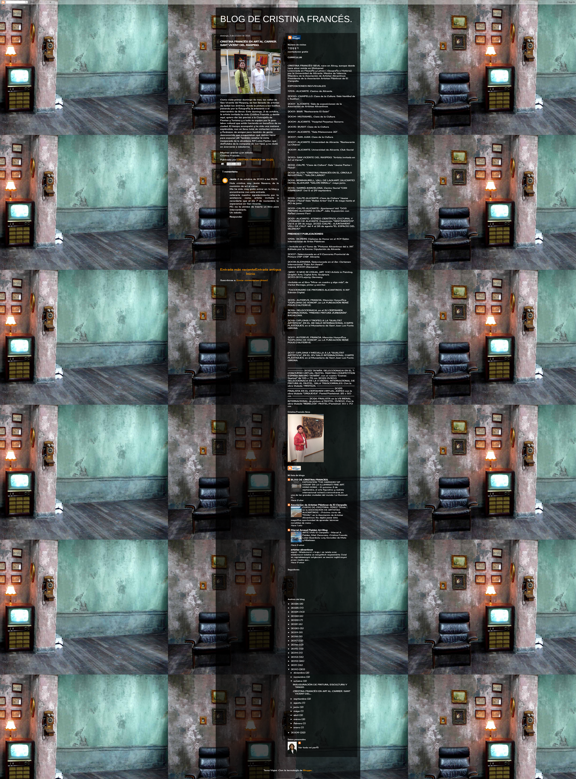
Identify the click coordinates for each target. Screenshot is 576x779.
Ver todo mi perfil (308, 747)
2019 (295, 632)
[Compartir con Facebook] (236, 163)
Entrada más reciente (237, 269)
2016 (295, 644)
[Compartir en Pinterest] (239, 163)
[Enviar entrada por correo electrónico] (222, 163)
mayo (297, 711)
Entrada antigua (268, 269)
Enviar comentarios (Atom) (252, 280)
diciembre (300, 672)
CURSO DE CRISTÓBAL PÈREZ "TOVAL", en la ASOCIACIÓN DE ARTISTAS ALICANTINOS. (325, 510)
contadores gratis (298, 51)
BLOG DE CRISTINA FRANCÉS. (286, 19)
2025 (295, 607)
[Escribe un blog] (231, 163)
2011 (294, 665)
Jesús (233, 179)
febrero (298, 723)
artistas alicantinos (302, 549)
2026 (295, 603)
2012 (295, 661)
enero (297, 727)
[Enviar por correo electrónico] (228, 163)
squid (294, 552)
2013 (295, 657)
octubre (298, 681)
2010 (295, 669)
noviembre (300, 677)
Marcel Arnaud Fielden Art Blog (309, 530)
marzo (298, 719)
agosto (298, 703)
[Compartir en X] (233, 163)
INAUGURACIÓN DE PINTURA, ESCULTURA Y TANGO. (320, 685)
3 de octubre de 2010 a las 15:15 (257, 179)
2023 (295, 616)
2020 (295, 628)
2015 (295, 648)
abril (296, 715)
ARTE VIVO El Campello (316, 532)
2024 (295, 612)
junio (297, 707)
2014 (295, 652)
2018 (295, 636)
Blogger (307, 770)
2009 (295, 732)
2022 (295, 620)
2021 (295, 624)
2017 (294, 640)
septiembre (300, 698)
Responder (236, 216)
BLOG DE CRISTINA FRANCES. (309, 479)
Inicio (250, 274)
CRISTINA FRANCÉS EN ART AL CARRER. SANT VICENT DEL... (321, 692)
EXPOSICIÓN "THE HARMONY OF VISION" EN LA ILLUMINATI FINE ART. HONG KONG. (323, 485)
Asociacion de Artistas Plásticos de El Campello (319, 504)
